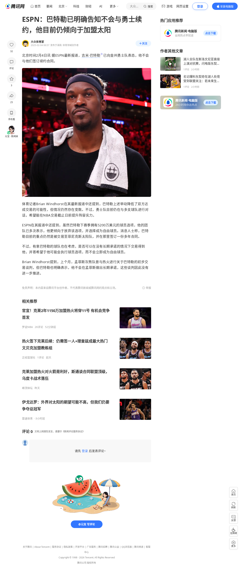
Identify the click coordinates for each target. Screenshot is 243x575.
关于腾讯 (27, 546)
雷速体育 (27, 418)
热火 (106, 262)
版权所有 (91, 562)
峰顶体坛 (27, 388)
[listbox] (86, 359)
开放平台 (79, 546)
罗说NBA (27, 327)
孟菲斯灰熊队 (84, 262)
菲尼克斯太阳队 (80, 236)
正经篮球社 (28, 357)
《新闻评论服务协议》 (73, 431)
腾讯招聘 (102, 546)
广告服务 (91, 546)
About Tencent (42, 546)
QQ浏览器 (127, 546)
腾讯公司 (81, 562)
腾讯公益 (114, 546)
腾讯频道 (138, 546)
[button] (210, 33)
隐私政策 (68, 546)
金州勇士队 (119, 55)
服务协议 (56, 546)
